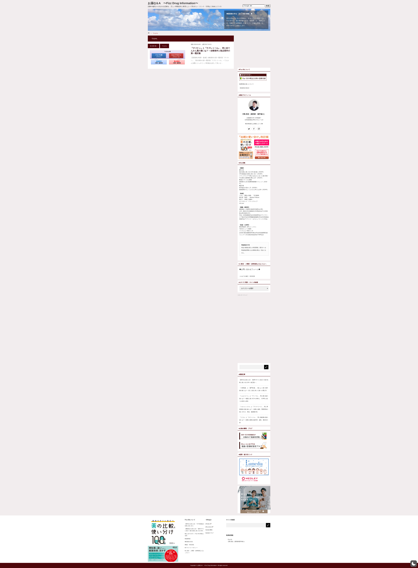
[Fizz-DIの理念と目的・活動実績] (254, 77)
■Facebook (208, 527)
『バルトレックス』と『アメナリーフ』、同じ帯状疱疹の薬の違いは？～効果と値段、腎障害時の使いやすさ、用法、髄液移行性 (253, 409)
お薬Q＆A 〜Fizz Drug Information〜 (173, 3)
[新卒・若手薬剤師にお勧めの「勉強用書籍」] (254, 436)
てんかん (164, 46)
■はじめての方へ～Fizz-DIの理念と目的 (194, 534)
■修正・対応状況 (189, 544)
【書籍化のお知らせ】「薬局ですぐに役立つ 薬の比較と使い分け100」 (194, 529)
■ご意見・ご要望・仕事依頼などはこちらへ (194, 551)
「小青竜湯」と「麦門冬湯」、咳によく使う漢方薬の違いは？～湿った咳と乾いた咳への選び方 (253, 389)
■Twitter (207, 524)
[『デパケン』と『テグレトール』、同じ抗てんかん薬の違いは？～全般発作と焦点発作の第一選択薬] (167, 57)
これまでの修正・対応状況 (247, 276)
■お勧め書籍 (208, 529)
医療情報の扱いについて (246, 84)
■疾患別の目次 (189, 541)
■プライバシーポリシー (191, 547)
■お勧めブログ (209, 533)
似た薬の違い (153, 46)
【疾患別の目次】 (244, 88)
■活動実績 (187, 538)
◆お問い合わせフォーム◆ (249, 269)
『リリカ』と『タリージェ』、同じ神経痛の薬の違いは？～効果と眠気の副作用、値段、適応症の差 (253, 420)
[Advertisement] (256, 51)
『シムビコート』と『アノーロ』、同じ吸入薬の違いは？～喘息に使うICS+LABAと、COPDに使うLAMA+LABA (253, 398)
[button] (413, 563)
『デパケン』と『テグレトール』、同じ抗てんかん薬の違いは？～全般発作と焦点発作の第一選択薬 (210, 50)
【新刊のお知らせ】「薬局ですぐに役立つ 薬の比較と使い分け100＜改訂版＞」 (253, 381)
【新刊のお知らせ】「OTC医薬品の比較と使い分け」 (194, 524)
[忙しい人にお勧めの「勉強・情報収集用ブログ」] (254, 445)
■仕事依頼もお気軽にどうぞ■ (254, 124)
